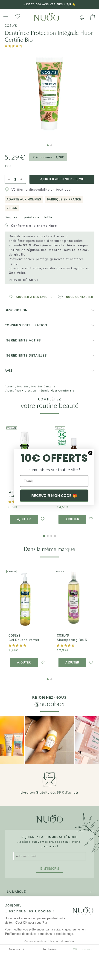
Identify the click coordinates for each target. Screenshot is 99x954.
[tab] (48, 145)
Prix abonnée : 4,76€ (48, 157)
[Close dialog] (90, 453)
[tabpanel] (49, 95)
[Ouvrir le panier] (93, 17)
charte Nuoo (47, 225)
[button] (14, 46)
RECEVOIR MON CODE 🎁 (54, 495)
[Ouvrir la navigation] (5, 16)
